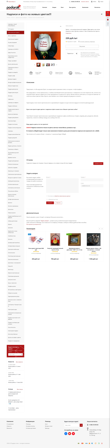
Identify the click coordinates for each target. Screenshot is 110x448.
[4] (70, 26)
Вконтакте (65, 433)
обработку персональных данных (62, 196)
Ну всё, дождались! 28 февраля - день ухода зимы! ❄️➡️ (15, 401)
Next (57, 65)
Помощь (28, 424)
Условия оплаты (30, 426)
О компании (10, 424)
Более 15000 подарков (38, 73)
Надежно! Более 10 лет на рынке (59, 73)
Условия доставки (31, 428)
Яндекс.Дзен (73, 433)
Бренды (47, 428)
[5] (72, 26)
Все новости (19, 362)
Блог (46, 424)
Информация (30, 421)
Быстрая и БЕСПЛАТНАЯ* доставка (98, 73)
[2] (68, 26)
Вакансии (9, 428)
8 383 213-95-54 (93, 425)
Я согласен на (59, 196)
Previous (35, 65)
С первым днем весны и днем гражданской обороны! (14, 393)
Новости (9, 426)
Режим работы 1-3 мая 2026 (15, 382)
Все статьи (20, 389)
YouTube (69, 433)
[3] (69, 26)
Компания (10, 421)
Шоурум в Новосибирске (78, 73)
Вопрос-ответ (48, 426)
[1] (66, 26)
